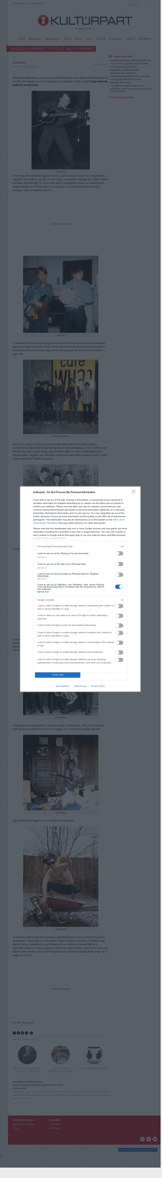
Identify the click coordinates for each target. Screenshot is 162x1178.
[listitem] (80, 546)
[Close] (135, 492)
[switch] (119, 553)
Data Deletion (62, 686)
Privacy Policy (98, 686)
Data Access (80, 686)
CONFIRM (58, 675)
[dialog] (80, 589)
